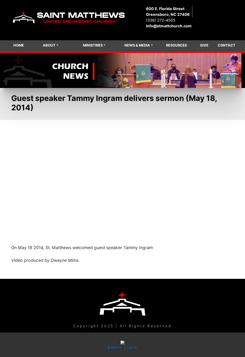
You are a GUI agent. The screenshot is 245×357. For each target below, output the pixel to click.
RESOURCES (176, 45)
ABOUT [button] (49, 45)
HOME (18, 45)
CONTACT (226, 45)
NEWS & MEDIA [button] (137, 45)
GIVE (204, 45)
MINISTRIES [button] (93, 45)
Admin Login (123, 347)
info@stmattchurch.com (169, 25)
